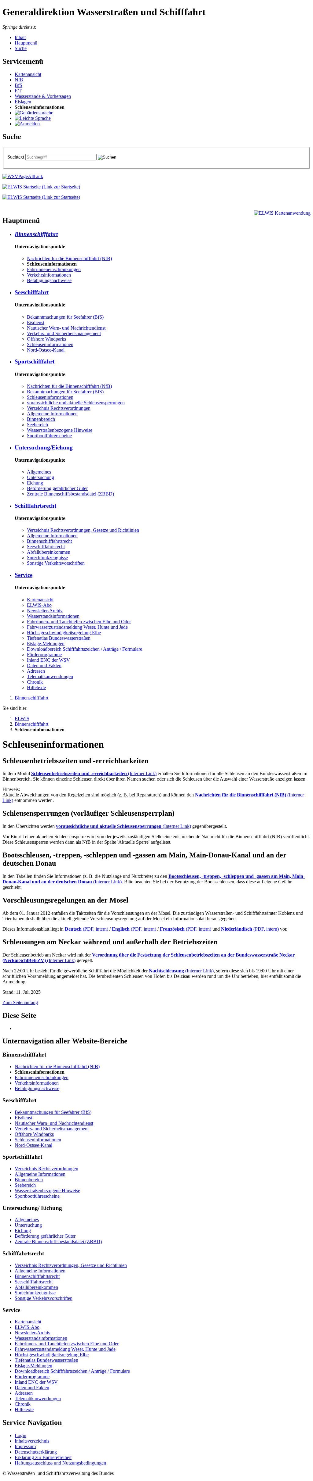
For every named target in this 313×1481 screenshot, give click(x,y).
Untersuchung (40, 477)
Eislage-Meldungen (45, 643)
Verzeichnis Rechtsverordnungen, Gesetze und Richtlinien (83, 530)
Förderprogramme (44, 654)
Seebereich (37, 424)
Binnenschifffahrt (36, 234)
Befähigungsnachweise (49, 280)
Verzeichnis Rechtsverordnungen (58, 408)
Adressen (36, 671)
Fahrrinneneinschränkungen (54, 269)
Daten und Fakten (44, 665)
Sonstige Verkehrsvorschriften (56, 563)
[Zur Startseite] (41, 186)
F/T (18, 90)
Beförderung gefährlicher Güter (57, 488)
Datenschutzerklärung (36, 1451)
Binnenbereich (41, 419)
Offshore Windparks (46, 339)
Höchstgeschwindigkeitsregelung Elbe (64, 632)
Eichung (35, 482)
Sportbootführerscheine (49, 435)
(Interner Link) (93, 773)
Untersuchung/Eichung (44, 447)
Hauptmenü (26, 42)
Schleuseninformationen (50, 344)
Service (23, 575)
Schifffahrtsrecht (35, 506)
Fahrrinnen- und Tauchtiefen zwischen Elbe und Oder (79, 621)
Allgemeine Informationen (52, 413)
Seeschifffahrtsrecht (46, 546)
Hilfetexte (36, 687)
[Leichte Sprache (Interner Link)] (33, 118)
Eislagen (23, 101)
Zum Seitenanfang (20, 1002)
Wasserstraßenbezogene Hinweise (59, 430)
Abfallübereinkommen (48, 552)
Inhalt (20, 37)
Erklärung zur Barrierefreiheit (43, 1457)
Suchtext (16, 156)
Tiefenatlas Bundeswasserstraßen (58, 638)
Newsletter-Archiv (45, 610)
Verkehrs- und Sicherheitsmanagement (64, 333)
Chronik (35, 682)
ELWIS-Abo (39, 605)
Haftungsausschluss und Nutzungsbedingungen (60, 1462)
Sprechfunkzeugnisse (47, 557)
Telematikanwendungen (50, 676)
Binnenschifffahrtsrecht (49, 541)
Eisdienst (35, 322)
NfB (19, 79)
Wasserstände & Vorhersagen (43, 96)
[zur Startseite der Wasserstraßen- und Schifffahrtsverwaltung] (22, 176)
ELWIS (22, 718)
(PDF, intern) (86, 929)
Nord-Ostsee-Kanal (45, 349)
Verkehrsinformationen (49, 274)
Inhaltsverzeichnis (32, 1440)
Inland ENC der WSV (48, 660)
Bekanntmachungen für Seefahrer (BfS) (65, 317)
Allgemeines (39, 471)
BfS (18, 85)
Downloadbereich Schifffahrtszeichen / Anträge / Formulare (84, 649)
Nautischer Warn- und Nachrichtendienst (66, 328)
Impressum (25, 1446)
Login (20, 1435)
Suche (21, 48)
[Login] (27, 123)
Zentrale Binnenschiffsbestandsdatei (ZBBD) (70, 493)
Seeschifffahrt (32, 292)
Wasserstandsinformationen (53, 616)
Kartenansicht (28, 74)
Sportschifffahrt (34, 361)
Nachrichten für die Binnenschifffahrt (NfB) (69, 258)
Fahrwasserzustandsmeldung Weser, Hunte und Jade (77, 627)
